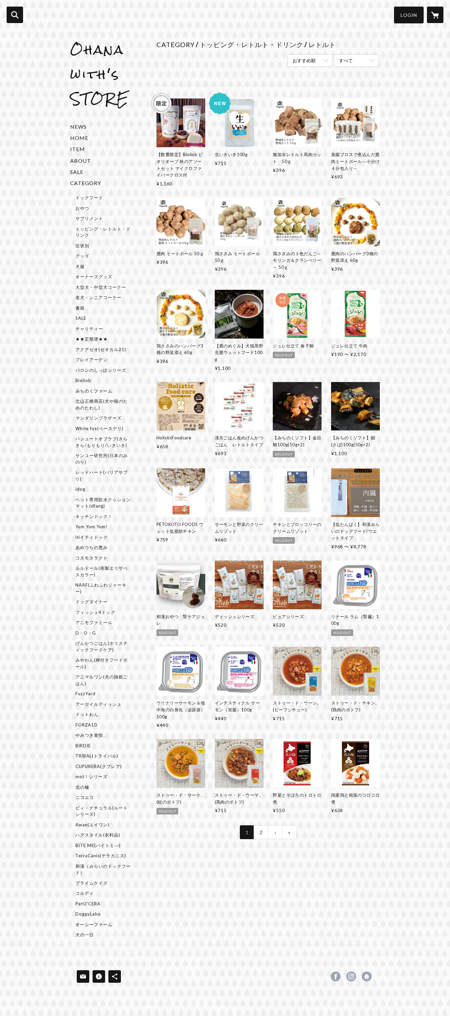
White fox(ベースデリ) (99, 428)
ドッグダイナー (91, 601)
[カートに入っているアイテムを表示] (435, 15)
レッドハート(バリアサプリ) (101, 475)
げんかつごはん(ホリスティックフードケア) (101, 646)
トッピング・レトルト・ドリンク (103, 232)
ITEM (77, 149)
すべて (346, 60)
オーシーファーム (93, 924)
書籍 (80, 308)
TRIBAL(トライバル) (96, 755)
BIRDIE (83, 745)
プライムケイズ (91, 883)
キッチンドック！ (93, 516)
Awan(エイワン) (92, 824)
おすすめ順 (304, 60)
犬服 (80, 266)
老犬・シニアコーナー (98, 297)
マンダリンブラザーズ (98, 418)
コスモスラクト (91, 558)
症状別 (82, 245)
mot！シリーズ (91, 776)
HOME (79, 138)
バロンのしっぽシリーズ (100, 370)
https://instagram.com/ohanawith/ (351, 976)
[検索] (15, 15)
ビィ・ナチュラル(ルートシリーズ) (101, 811)
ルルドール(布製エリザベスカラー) (101, 571)
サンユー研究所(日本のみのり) (101, 459)
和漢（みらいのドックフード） (103, 869)
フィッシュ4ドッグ (95, 612)
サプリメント (89, 218)
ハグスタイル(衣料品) (97, 835)
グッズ (82, 256)
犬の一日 (84, 934)
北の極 (82, 787)
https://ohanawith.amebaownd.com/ (367, 976)
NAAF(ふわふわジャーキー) (101, 588)
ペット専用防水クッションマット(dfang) (103, 503)
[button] (409, 15)
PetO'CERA (87, 903)
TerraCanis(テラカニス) (100, 855)
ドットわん (86, 714)
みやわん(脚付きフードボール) (101, 663)
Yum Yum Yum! (91, 526)
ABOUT (80, 160)
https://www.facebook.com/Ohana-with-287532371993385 (336, 976)
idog (80, 489)
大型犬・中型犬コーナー (100, 287)
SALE (76, 172)
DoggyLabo (88, 914)
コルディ (84, 893)
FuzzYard (85, 693)
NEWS (78, 127)
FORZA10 (86, 725)
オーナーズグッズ (93, 276)
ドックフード (89, 197)
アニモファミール (93, 622)
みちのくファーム (93, 391)
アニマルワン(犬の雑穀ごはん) (101, 680)
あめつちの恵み (91, 547)
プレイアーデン (91, 359)
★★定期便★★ (91, 339)
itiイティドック (91, 537)
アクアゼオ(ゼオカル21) (100, 349)
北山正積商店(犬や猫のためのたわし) (101, 404)
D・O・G (85, 633)
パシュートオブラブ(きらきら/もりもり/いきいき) (101, 442)
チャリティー (89, 328)
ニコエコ (84, 797)
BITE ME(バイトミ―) (98, 845)
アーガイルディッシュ (98, 704)
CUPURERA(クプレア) (98, 766)
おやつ (82, 208)
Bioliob (83, 380)
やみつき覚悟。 (91, 735)
